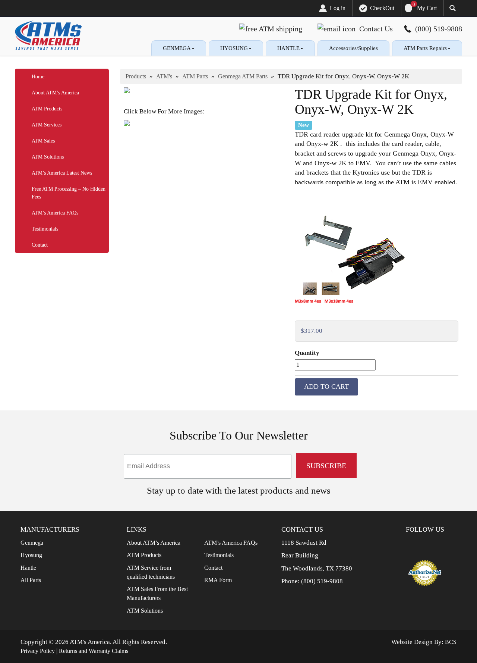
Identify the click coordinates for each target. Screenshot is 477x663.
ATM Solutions (48, 157)
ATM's (164, 76)
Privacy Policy (37, 651)
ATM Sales (43, 141)
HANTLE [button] (288, 48)
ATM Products (47, 109)
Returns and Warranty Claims (93, 651)
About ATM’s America (55, 93)
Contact (40, 245)
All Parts (30, 580)
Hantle (28, 568)
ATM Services (46, 125)
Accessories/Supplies (353, 48)
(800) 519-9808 (322, 581)
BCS (451, 642)
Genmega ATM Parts (243, 76)
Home (38, 76)
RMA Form (218, 580)
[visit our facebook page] (417, 544)
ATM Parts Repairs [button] (425, 48)
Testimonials (45, 229)
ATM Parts (195, 76)
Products (136, 76)
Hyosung (31, 555)
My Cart (427, 8)
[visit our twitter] (429, 544)
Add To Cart (326, 386)
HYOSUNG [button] (234, 48)
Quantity (307, 352)
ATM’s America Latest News (62, 173)
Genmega (31, 543)
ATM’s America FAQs (55, 213)
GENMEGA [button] (177, 48)
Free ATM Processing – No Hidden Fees (68, 193)
